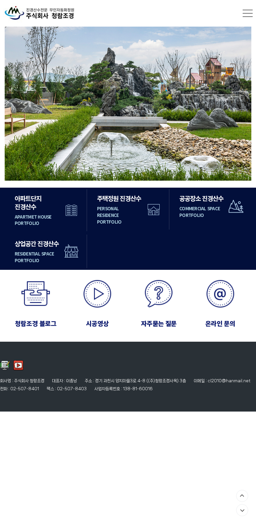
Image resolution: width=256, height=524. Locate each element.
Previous (18, 103)
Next (238, 103)
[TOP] (242, 496)
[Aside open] (248, 13)
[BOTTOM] (242, 510)
